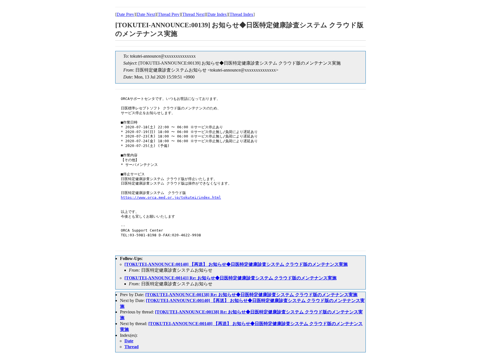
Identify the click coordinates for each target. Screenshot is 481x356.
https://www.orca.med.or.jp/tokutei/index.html (171, 197)
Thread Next (193, 14)
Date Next (146, 14)
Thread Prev (169, 14)
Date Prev (125, 14)
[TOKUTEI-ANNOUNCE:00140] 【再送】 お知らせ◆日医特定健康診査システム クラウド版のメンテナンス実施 (236, 264)
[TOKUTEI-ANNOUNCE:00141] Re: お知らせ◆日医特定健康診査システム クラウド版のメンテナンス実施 (230, 278)
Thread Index (241, 14)
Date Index (217, 14)
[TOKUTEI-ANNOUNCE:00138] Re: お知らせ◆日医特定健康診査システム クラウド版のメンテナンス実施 (251, 294)
